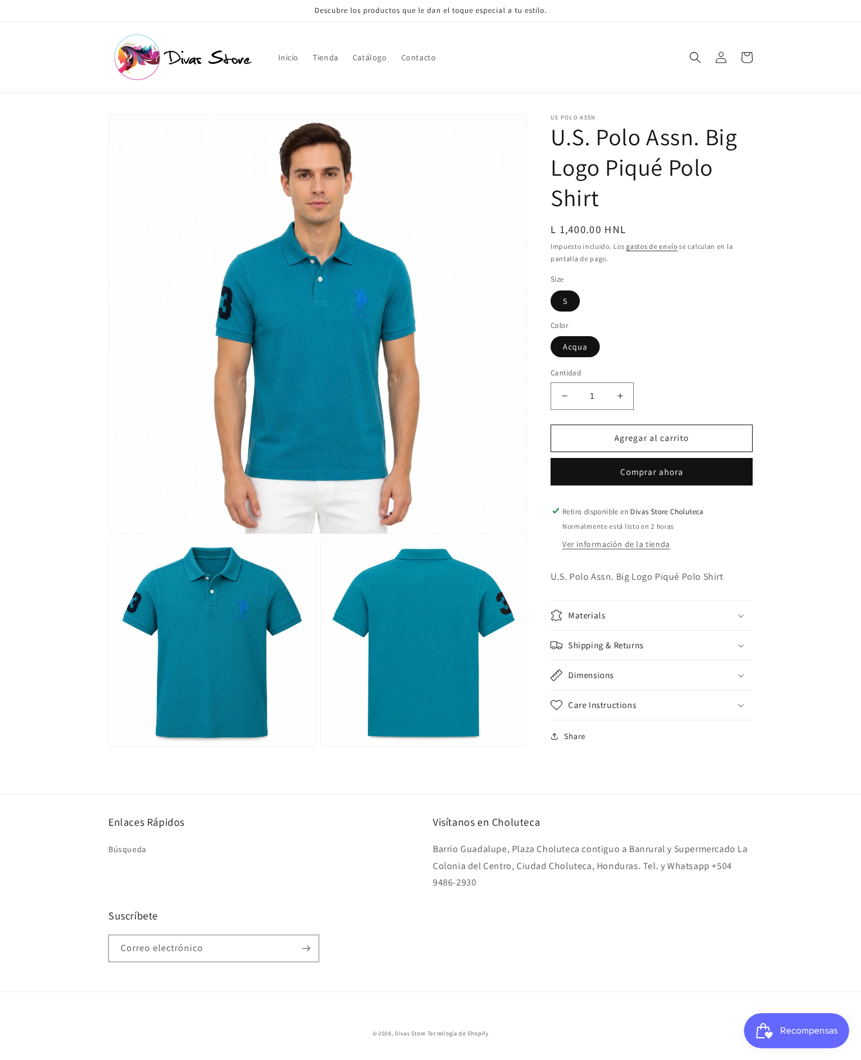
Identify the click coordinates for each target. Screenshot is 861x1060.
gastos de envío (652, 246)
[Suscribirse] (306, 948)
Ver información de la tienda (616, 544)
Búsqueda (127, 849)
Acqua (575, 346)
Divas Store (411, 1033)
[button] (695, 57)
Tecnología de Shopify (458, 1033)
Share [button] (575, 736)
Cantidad (566, 373)
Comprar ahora (652, 471)
